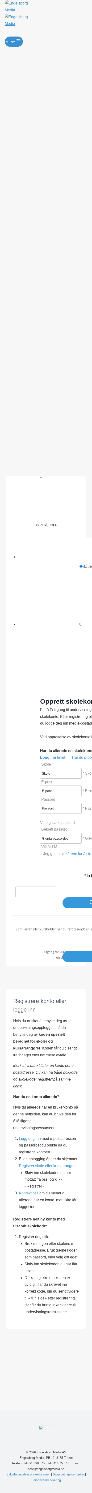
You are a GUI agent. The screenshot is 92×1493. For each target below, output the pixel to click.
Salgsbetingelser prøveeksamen (28, 1474)
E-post (46, 782)
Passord (48, 799)
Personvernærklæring (46, 1480)
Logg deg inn (30, 1139)
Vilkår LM (49, 847)
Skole (46, 764)
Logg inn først (52, 757)
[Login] (46, 31)
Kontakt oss (28, 1193)
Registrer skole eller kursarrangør (47, 1166)
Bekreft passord (54, 829)
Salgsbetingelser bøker (68, 1474)
